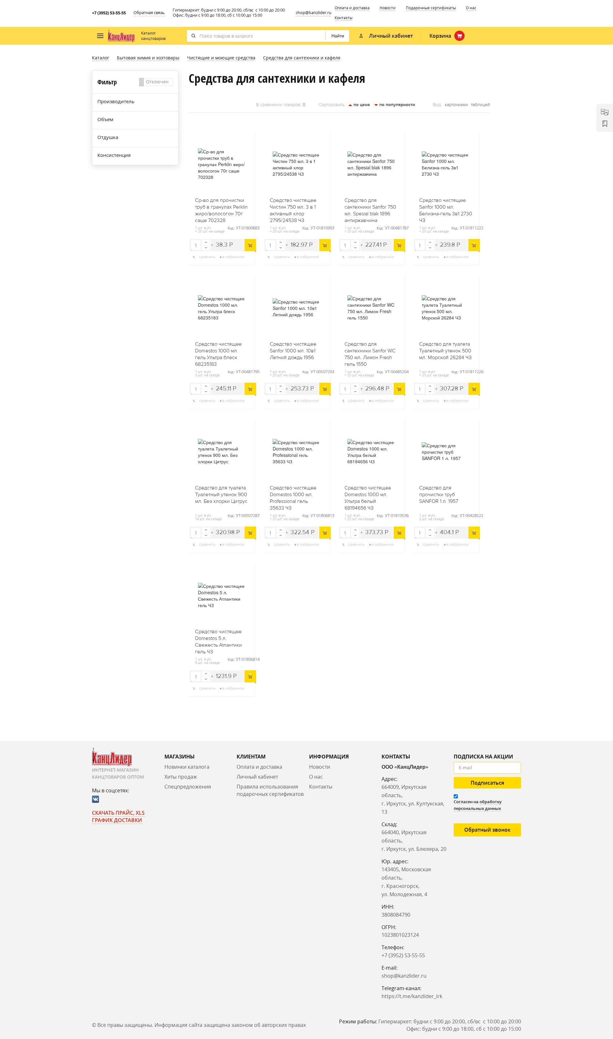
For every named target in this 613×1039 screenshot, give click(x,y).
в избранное (233, 256)
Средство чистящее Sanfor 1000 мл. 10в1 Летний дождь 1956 (293, 351)
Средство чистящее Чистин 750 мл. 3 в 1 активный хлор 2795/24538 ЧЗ (293, 208)
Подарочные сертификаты (431, 8)
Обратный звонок (487, 829)
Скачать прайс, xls (118, 812)
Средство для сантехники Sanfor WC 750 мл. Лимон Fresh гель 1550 (370, 352)
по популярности (396, 104)
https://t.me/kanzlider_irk (412, 996)
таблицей (480, 105)
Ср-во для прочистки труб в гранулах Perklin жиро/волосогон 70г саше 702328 (221, 208)
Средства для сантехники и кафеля (301, 58)
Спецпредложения (187, 786)
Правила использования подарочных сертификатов (270, 790)
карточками (456, 105)
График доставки (117, 820)
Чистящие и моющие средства (221, 58)
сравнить (207, 256)
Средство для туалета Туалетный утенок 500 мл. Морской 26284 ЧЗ (445, 351)
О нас (471, 8)
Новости (388, 8)
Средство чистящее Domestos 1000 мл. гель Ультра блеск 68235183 (218, 352)
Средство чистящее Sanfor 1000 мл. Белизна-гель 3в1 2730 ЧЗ (445, 208)
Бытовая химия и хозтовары (148, 58)
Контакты (343, 17)
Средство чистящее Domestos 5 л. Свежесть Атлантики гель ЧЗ (218, 639)
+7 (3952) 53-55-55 (109, 13)
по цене (361, 104)
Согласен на (478, 805)
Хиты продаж (180, 776)
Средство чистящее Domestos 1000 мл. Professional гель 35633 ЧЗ (293, 496)
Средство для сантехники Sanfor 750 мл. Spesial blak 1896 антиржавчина (370, 208)
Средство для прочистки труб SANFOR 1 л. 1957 (438, 494)
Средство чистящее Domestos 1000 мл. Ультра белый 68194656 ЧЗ (367, 496)
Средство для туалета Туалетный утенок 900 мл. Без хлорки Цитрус (221, 494)
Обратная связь (149, 12)
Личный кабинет (257, 776)
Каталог (100, 58)
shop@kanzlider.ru (313, 12)
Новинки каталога (186, 766)
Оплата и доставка (352, 8)
